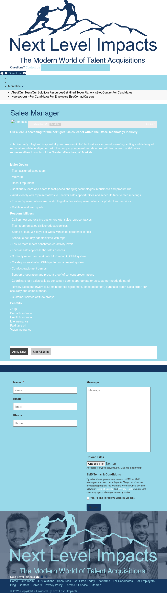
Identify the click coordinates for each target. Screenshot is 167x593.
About (23, 96)
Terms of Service (104, 488)
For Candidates (122, 92)
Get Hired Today (84, 581)
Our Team (27, 581)
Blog (13, 585)
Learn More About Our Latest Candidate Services (75, 68)
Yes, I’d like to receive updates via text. (112, 497)
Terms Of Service (76, 585)
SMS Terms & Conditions (104, 474)
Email (18, 398)
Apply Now (19, 352)
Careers (13, 78)
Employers (15, 82)
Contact (107, 92)
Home (15, 96)
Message (93, 382)
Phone (17, 415)
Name (18, 382)
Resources (64, 581)
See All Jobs (41, 352)
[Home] (2, 73)
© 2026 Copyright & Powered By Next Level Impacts (43, 591)
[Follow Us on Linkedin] (46, 577)
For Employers (58, 96)
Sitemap (96, 585)
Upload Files (95, 457)
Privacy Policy (125, 488)
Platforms (104, 581)
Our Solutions (45, 581)
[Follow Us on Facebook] (42, 577)
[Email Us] (24, 73)
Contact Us (33, 67)
